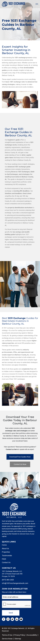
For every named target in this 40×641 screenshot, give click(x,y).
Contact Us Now (20, 464)
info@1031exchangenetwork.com (15, 583)
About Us (5, 548)
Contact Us (6, 562)
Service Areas (7, 639)
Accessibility (32, 635)
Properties (6, 552)
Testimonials (7, 556)
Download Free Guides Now (20, 457)
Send (11, 613)
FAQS (4, 559)
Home (4, 545)
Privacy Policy (19, 635)
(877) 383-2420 (8, 580)
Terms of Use (7, 635)
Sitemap (18, 639)
